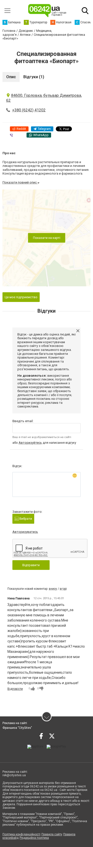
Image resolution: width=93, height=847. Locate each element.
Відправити (31, 565)
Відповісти (15, 689)
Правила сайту (51, 834)
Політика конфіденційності (21, 834)
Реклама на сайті (14, 723)
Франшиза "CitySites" (17, 728)
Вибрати (25, 518)
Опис (11, 76)
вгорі (63, 588)
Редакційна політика (34, 838)
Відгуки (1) (33, 76)
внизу (53, 588)
